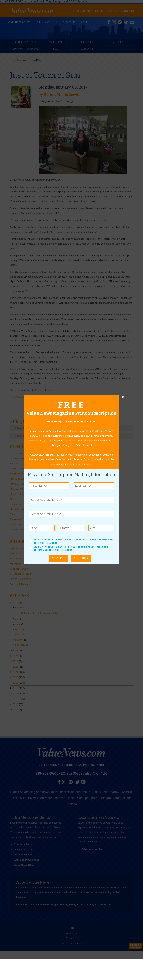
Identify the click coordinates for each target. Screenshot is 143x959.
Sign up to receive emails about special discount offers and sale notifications (73, 541)
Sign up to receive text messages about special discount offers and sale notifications (70, 548)
